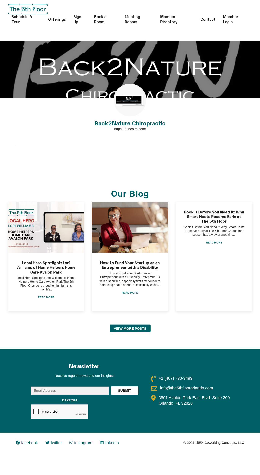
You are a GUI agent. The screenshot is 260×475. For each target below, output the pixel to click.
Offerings (57, 19)
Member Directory (168, 19)
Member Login (230, 19)
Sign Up (77, 19)
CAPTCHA (69, 400)
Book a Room (100, 19)
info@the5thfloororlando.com (186, 388)
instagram (82, 442)
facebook (29, 442)
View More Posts (130, 328)
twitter (56, 442)
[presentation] (60, 411)
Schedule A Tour (22, 19)
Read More (46, 297)
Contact (207, 19)
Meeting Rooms (132, 19)
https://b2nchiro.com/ (130, 129)
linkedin (111, 442)
